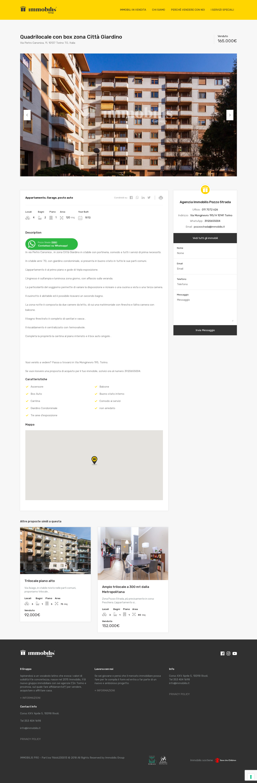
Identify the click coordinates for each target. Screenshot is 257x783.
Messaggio (183, 294)
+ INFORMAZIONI (30, 697)
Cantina (35, 401)
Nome (180, 248)
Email (180, 263)
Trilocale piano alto (39, 581)
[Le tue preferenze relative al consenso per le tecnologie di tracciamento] (251, 777)
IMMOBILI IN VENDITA (133, 9)
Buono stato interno (111, 393)
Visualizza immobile (55, 564)
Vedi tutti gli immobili (205, 238)
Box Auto (36, 393)
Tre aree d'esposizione (44, 415)
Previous (27, 115)
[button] (98, 465)
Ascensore (37, 386)
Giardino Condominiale (44, 408)
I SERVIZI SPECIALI (222, 9)
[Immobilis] (38, 13)
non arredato (107, 408)
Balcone (104, 386)
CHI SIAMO (158, 9)
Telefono (181, 279)
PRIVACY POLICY (30, 739)
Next (229, 115)
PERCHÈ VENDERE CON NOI (188, 9)
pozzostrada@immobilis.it (209, 226)
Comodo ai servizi (110, 401)
